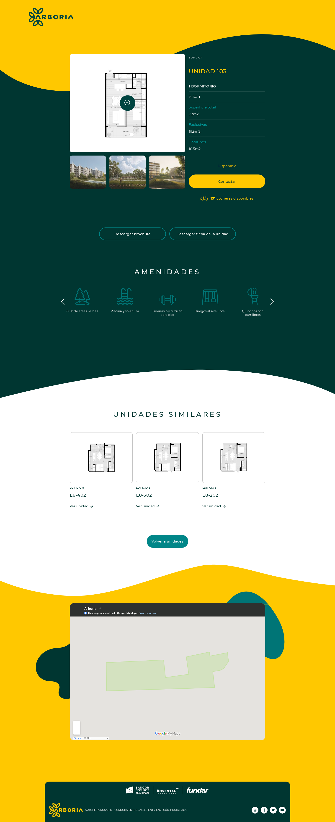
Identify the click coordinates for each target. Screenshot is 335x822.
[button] (63, 301)
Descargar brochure (132, 234)
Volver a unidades (167, 541)
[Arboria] (51, 17)
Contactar (227, 181)
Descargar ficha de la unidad (203, 234)
